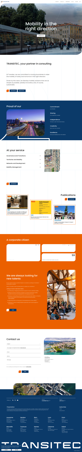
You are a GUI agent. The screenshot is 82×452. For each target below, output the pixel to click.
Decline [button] (16, 449)
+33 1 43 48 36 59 (65, 422)
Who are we (13, 90)
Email (8, 352)
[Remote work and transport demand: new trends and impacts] (41, 209)
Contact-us (41, 35)
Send (25, 371)
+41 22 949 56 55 (23, 422)
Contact (76, 1)
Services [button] (57, 1)
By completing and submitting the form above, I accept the (19, 366)
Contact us (45, 400)
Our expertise (13, 183)
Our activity (21, 90)
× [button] (20, 445)
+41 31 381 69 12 (36, 422)
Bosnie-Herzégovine (58, 220)
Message (9, 359)
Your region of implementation (13, 347)
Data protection (62, 410)
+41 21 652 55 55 (9, 422)
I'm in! (13, 310)
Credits (60, 408)
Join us (72, 1)
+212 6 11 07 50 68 (65, 432)
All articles (71, 199)
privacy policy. (28, 366)
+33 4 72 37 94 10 (51, 422)
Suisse (32, 215)
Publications (68, 1)
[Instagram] (15, 400)
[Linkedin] (13, 400)
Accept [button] (6, 449)
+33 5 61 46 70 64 (23, 431)
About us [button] (62, 1)
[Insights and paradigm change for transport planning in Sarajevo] (64, 214)
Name (8, 356)
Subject (8, 343)
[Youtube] (17, 400)
